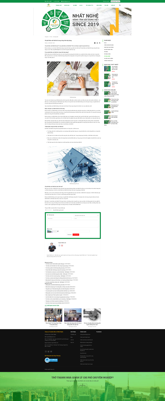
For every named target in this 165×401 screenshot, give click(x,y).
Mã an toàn (49, 229)
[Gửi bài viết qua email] (95, 43)
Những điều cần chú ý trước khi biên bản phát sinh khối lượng (58, 292)
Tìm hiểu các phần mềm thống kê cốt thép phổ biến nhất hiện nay (59, 278)
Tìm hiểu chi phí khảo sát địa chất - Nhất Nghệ (55, 282)
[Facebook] (59, 245)
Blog (81, 5)
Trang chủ (58, 5)
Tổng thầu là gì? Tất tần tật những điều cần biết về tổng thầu (57, 288)
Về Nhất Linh (73, 334)
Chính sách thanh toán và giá (86, 364)
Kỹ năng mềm (107, 56)
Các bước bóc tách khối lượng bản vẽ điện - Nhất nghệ (56, 273)
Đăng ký (118, 1)
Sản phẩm (99, 5)
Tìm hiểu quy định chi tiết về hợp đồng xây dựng (55, 267)
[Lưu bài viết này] (100, 43)
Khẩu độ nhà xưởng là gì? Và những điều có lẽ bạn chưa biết (57, 286)
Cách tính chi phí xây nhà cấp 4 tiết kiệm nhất (55, 303)
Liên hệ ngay (82, 385)
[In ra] (97, 43)
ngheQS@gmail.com (66, 1)
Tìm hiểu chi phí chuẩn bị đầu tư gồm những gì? (55, 263)
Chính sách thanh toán (85, 337)
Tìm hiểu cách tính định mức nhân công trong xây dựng (57, 265)
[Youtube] (62, 245)
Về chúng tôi (89, 5)
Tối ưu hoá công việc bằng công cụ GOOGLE (115, 101)
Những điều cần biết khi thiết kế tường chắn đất (55, 284)
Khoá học (67, 5)
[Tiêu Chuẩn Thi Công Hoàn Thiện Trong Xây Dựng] (53, 315)
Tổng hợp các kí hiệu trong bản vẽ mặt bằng (54, 301)
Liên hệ (113, 5)
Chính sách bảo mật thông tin (86, 339)
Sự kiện (75, 5)
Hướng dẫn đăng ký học (85, 334)
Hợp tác (72, 342)
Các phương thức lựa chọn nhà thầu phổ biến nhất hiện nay (57, 290)
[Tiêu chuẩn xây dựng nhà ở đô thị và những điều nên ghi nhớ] (73, 315)
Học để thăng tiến (108, 49)
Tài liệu (106, 5)
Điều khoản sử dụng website (86, 342)
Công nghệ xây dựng (109, 45)
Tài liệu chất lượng (108, 58)
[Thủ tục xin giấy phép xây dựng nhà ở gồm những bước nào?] (92, 315)
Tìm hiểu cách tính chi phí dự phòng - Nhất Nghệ (55, 275)
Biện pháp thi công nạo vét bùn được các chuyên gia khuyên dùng (59, 280)
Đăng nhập (114, 1)
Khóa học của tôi (106, 1)
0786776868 (57, 1)
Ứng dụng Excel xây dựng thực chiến (114, 106)
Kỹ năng (106, 51)
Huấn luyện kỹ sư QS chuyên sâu (115, 76)
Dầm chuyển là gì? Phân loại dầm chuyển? (54, 294)
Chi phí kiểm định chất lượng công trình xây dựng (55, 269)
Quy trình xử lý (83, 353)
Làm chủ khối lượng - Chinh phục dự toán (115, 68)
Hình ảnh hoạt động (109, 47)
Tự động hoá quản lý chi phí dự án (115, 83)
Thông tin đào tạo (108, 60)
